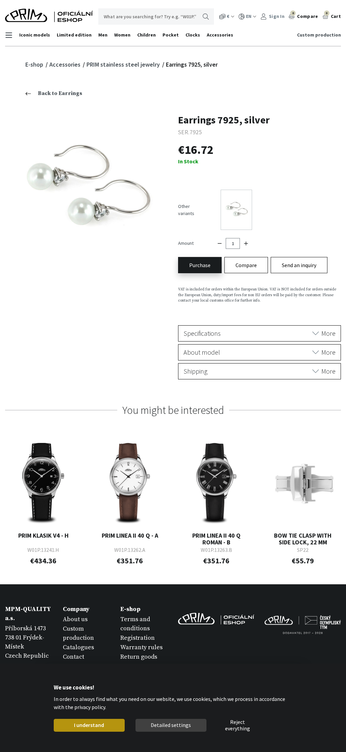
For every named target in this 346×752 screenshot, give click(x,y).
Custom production (319, 35)
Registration (137, 638)
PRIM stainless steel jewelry (123, 64)
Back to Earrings (60, 93)
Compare (305, 15)
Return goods (138, 657)
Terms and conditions (135, 623)
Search (205, 16)
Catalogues (78, 647)
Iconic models (34, 35)
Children (146, 35)
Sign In (276, 16)
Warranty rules (141, 647)
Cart (333, 15)
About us (75, 619)
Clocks (193, 35)
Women (122, 35)
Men (102, 35)
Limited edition (74, 35)
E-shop (35, 64)
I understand (89, 725)
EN (248, 16)
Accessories (220, 35)
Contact (73, 657)
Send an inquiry (299, 265)
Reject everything (237, 725)
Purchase (200, 265)
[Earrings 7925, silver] (86, 189)
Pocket (171, 35)
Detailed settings (171, 725)
